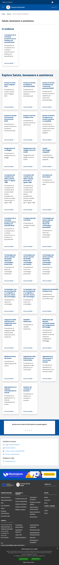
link (44, 555)
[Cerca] (56, 7)
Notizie (46, 497)
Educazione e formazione (33, 498)
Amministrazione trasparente (34, 526)
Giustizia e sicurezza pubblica (35, 503)
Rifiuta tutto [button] (35, 559)
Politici (2, 508)
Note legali (32, 537)
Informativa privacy (35, 530)
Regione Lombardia (7, 2)
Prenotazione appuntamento (19, 526)
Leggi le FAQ (18, 535)
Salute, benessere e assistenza (35, 513)
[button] (29, 562)
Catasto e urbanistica (20, 507)
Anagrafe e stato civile (21, 498)
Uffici (2, 503)
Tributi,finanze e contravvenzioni (34, 508)
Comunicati (47, 500)
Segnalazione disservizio (18, 531)
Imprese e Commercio (21, 504)
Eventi (46, 513)
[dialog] (29, 556)
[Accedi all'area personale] (52, 2)
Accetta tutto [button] (23, 559)
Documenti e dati (5, 516)
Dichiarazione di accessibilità (34, 541)
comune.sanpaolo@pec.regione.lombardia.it (13, 545)
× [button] (57, 548)
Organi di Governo (5, 497)
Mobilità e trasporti (20, 509)
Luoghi (46, 510)
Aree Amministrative (6, 500)
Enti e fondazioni (5, 505)
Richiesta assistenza (20, 537)
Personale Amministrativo (5, 512)
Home (3, 14)
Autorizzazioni (33, 517)
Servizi (9, 14)
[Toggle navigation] (3, 7)
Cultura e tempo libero (21, 501)
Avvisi (45, 503)
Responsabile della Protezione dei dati (35, 534)
